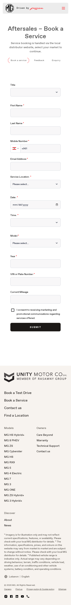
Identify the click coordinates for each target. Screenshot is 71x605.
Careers (7, 589)
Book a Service (16, 400)
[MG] (10, 8)
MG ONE (9, 490)
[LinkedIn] (17, 596)
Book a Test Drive (18, 393)
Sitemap (62, 589)
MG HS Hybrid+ (14, 435)
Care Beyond (45, 435)
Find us (19, 589)
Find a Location (16, 415)
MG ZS (8, 446)
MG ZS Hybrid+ (14, 495)
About (8, 520)
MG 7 (7, 479)
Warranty (42, 440)
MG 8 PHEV (11, 440)
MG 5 (7, 468)
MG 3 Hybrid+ (13, 500)
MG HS (8, 457)
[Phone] (28, 596)
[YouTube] (22, 596)
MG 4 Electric (13, 473)
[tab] (18, 60)
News (7, 525)
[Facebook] (11, 596)
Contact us (13, 408)
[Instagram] (6, 596)
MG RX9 (9, 462)
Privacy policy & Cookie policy (40, 589)
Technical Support (48, 446)
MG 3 (7, 484)
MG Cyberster (13, 451)
